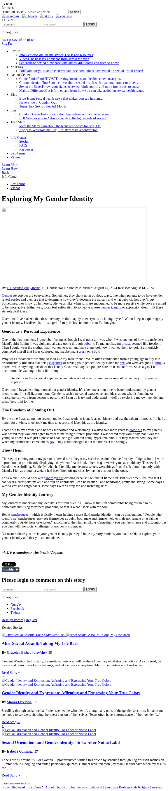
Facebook (17, 608)
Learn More (10, 165)
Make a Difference (82, 90)
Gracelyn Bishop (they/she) (27, 652)
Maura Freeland (19, 702)
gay (51, 442)
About (49, 787)
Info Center (56, 55)
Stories (24, 141)
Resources (26, 149)
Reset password (12, 620)
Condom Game (64, 114)
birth (158, 363)
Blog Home (61, 98)
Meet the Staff (60, 126)
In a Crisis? (35, 787)
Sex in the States (79, 86)
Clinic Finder (70, 79)
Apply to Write (58, 130)
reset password (12, 39)
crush (82, 351)
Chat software (9, 783)
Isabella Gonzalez (20, 751)
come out (136, 430)
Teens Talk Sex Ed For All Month (42, 106)
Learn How (10, 168)
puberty (89, 343)
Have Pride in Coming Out (37, 102)
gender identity (111, 307)
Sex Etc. (7, 43)
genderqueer (19, 514)
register (29, 39)
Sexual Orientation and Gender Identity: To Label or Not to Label (61, 742)
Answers (155, 787)
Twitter (15, 612)
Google (15, 604)
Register (31, 620)
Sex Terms (69, 63)
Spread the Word (13, 787)
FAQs (23, 145)
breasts (126, 343)
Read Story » (11, 672)
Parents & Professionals (121, 787)
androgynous (54, 478)
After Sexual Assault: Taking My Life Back (40, 643)
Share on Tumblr (10, 569)
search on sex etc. (14, 12)
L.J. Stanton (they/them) (23, 288)
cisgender (55, 363)
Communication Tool (78, 82)
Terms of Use (65, 787)
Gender (7, 295)
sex (122, 363)
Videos (54, 59)
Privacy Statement (89, 787)
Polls (81, 71)
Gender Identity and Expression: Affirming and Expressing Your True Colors (71, 693)
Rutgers (143, 787)
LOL (63, 118)
